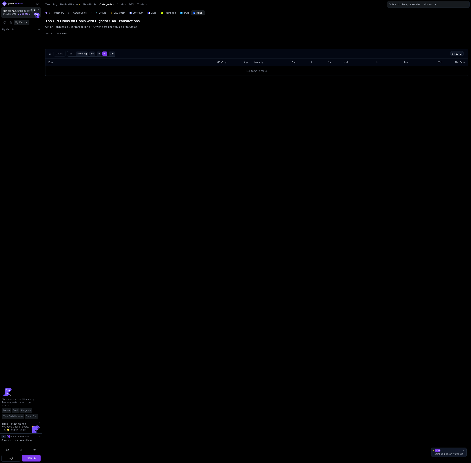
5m (92, 53)
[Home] (46, 13)
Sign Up (31, 458)
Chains (59, 53)
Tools (140, 4)
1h (99, 53)
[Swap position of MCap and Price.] (226, 62)
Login (11, 458)
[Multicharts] (7, 449)
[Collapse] (37, 3)
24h (112, 53)
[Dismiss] (38, 9)
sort (78, 53)
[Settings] (35, 449)
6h (104, 53)
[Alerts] (21, 449)
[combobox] (428, 4)
